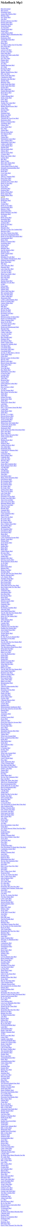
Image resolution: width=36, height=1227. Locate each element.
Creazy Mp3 (4, 462)
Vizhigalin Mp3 (5, 590)
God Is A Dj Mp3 (6, 50)
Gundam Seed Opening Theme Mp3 (12, 888)
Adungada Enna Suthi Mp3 (9, 1109)
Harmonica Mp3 (6, 38)
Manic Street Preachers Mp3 (9, 477)
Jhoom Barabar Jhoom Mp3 (9, 561)
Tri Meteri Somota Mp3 (8, 1015)
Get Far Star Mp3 (6, 1004)
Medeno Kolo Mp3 (6, 440)
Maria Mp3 (4, 534)
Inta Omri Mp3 (5, 276)
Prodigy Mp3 (5, 749)
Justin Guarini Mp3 (6, 436)
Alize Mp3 (4, 366)
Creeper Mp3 (5, 691)
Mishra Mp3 (4, 1141)
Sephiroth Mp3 (5, 1066)
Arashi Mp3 (4, 1124)
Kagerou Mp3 (5, 190)
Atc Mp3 (3, 823)
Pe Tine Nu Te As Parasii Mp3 (10, 637)
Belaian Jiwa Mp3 (6, 1013)
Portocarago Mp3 (6, 1150)
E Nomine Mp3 (5, 748)
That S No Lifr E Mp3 (7, 501)
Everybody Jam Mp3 (7, 811)
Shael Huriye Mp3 (6, 970)
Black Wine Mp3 (6, 262)
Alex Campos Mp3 (6, 140)
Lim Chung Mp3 (6, 1158)
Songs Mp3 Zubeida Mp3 (8, 464)
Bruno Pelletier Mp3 (7, 958)
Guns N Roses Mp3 (7, 758)
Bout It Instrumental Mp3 (8, 784)
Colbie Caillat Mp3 (6, 144)
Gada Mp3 (4, 1027)
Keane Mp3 (4, 101)
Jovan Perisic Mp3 (6, 542)
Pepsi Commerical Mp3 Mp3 (9, 738)
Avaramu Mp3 (5, 1078)
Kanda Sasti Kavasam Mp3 (9, 996)
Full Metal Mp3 (5, 346)
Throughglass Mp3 (6, 1028)
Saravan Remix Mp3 (7, 902)
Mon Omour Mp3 (6, 1099)
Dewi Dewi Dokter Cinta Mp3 (10, 837)
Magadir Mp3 (5, 329)
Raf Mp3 (3, 773)
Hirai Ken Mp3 (5, 495)
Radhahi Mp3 (5, 705)
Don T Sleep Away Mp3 (8, 871)
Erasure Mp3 (5, 1068)
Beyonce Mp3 (5, 553)
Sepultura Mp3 (5, 572)
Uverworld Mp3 (6, 803)
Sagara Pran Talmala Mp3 (9, 1126)
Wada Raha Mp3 (6, 1088)
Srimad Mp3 (4, 1165)
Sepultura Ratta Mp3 (7, 578)
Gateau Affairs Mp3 (7, 303)
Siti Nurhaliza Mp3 (6, 1169)
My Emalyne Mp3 (6, 484)
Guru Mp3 (4, 1119)
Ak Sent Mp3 (5, 27)
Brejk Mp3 (4, 171)
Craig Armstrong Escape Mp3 (10, 537)
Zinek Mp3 (4, 400)
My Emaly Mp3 (5, 486)
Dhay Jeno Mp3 (6, 431)
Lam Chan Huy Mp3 (7, 265)
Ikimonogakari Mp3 (7, 683)
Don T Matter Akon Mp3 (8, 524)
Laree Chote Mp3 (6, 898)
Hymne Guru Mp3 (6, 51)
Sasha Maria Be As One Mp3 (10, 785)
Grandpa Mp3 (5, 375)
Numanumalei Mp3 (7, 238)
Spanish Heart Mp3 (7, 24)
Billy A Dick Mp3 (6, 1107)
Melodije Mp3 (5, 228)
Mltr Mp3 (4, 264)
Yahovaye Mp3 (5, 720)
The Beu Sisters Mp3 (7, 897)
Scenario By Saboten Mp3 (9, 344)
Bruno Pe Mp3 (5, 927)
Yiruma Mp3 (5, 315)
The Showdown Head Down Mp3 (11, 647)
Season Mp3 (4, 31)
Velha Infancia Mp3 (7, 619)
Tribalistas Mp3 (5, 527)
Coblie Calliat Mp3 (6, 296)
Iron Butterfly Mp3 (6, 1052)
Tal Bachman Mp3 (6, 845)
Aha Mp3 (4, 19)
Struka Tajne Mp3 (6, 98)
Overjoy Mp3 (5, 698)
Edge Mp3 (4, 905)
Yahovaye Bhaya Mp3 (7, 674)
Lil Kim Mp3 (5, 968)
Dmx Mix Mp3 (5, 917)
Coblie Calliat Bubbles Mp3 (9, 299)
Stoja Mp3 (4, 864)
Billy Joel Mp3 (5, 74)
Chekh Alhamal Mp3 (7, 96)
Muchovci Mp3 (5, 231)
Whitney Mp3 (5, 909)
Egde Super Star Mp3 (7, 813)
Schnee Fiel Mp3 (6, 397)
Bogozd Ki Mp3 (6, 68)
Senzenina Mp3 (5, 188)
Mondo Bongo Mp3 (7, 418)
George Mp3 (5, 703)
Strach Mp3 (4, 597)
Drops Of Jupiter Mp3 (7, 301)
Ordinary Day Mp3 (6, 1188)
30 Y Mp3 (4, 67)
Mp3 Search (4, 10)
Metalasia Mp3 (5, 625)
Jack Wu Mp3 (5, 308)
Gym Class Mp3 (6, 173)
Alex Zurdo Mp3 (6, 929)
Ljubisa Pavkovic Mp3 (8, 445)
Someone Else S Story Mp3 (9, 181)
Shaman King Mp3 (6, 281)
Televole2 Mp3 (5, 609)
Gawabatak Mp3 (6, 347)
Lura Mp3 (4, 438)
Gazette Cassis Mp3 (7, 1039)
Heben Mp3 (4, 657)
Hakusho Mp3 (5, 267)
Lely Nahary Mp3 (6, 577)
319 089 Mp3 (5, 467)
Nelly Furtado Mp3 (6, 797)
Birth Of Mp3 (5, 515)
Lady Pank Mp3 (6, 493)
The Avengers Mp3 (6, 1051)
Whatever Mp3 (5, 1134)
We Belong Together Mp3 (9, 607)
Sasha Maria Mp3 (6, 775)
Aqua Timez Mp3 (6, 127)
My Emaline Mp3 (6, 483)
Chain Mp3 (4, 1102)
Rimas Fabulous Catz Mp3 (9, 212)
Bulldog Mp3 (5, 1081)
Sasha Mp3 (4, 826)
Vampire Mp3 (5, 963)
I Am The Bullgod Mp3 (8, 654)
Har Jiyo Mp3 (5, 185)
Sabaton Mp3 (5, 245)
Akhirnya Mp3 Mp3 (7, 614)
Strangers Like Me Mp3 (8, 79)
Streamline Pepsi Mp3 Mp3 (9, 767)
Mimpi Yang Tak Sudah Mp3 (9, 423)
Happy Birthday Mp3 (7, 1090)
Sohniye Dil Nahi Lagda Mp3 (10, 55)
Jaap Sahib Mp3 (6, 221)
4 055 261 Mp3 (5, 459)
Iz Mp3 (3, 284)
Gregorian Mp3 (5, 643)
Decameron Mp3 (6, 945)
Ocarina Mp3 (5, 1167)
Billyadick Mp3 (5, 1172)
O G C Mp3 (4, 1064)
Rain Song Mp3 (5, 789)
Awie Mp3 (4, 1140)
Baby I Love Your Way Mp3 (9, 866)
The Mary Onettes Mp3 (8, 1193)
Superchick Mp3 (6, 26)
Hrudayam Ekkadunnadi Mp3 (10, 234)
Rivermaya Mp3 (6, 934)
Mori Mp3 (4, 955)
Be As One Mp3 (6, 998)
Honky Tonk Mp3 (6, 1030)
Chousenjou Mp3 (6, 426)
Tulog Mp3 (4, 640)
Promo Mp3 (4, 305)
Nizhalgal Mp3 (5, 113)
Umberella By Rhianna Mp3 (9, 450)
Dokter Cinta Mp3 (6, 768)
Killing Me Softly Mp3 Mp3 (9, 780)
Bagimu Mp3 (5, 1112)
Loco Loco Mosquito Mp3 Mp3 (10, 1003)
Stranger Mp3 (5, 110)
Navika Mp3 (4, 48)
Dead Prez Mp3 (5, 799)
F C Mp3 (3, 1199)
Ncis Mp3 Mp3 (5, 862)
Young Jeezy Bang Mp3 (8, 402)
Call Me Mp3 (5, 791)
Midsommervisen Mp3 (7, 859)
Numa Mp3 (4, 187)
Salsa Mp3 (4, 175)
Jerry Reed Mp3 (6, 17)
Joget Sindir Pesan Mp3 (8, 611)
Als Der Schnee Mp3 (7, 390)
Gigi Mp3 (4, 893)
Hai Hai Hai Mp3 (6, 595)
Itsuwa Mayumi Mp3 (7, 1176)
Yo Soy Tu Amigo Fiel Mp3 (9, 874)
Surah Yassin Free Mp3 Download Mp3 (13, 430)
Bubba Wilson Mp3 (7, 192)
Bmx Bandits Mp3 (6, 337)
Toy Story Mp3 (5, 885)
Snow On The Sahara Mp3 (9, 616)
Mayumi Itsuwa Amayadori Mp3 (11, 1205)
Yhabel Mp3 (4, 204)
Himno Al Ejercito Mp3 (8, 122)
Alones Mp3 (4, 130)
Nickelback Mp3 (6, 12)
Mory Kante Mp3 (6, 816)
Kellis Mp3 (4, 739)
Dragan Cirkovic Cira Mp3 (9, 21)
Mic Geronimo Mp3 (7, 293)
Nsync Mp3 (4, 910)
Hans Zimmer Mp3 (6, 455)
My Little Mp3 (5, 1157)
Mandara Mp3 (5, 922)
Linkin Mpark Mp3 (6, 145)
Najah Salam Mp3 (6, 354)
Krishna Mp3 (5, 36)
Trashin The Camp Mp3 (8, 103)
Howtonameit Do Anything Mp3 (11, 986)
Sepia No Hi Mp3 (6, 322)
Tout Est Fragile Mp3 (7, 919)
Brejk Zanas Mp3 (6, 193)
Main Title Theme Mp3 (8, 163)
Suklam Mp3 (5, 1100)
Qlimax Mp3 (5, 62)
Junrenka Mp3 (5, 1073)
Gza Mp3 (4, 915)
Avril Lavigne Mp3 (6, 419)
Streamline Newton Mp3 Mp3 (10, 731)
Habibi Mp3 (4, 1122)
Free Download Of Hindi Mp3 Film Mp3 (13, 804)
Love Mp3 (4, 1162)
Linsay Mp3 (4, 1037)
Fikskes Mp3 (5, 60)
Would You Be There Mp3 (9, 1006)
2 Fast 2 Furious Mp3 (7, 763)
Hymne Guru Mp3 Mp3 (8, 498)
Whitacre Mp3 (5, 443)
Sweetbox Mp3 (5, 962)
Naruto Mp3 (4, 1194)
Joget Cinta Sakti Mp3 (7, 1179)
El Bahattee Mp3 (6, 180)
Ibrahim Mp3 (5, 199)
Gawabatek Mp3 (6, 351)
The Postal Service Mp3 (8, 323)
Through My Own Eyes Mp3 (10, 118)
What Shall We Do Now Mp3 (10, 585)
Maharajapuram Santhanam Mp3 (11, 707)
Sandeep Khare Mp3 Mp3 (9, 977)
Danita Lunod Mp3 (6, 662)
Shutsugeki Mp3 (6, 428)
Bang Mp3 (4, 385)
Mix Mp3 (4, 159)
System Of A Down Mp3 (8, 1042)
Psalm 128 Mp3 (5, 693)
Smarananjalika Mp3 (7, 1138)
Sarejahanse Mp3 (6, 592)
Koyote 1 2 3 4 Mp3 (7, 414)
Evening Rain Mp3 (6, 1189)
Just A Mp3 (4, 727)
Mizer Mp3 (4, 1071)
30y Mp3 (3, 63)
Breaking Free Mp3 (7, 672)
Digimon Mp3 (5, 339)
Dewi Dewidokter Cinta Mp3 (10, 825)
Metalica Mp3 (5, 15)
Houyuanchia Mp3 (6, 678)
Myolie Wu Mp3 (6, 310)
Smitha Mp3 (4, 546)
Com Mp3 (4, 991)
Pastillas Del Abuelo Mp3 (8, 628)
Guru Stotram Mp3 (6, 1001)
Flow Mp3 (4, 760)
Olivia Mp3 (4, 356)
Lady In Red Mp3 (6, 1047)
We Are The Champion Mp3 (9, 777)
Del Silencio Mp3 (6, 134)
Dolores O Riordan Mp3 (8, 1116)
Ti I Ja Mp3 (4, 94)
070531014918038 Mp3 (8, 1040)
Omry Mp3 (4, 99)
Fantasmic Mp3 (5, 604)
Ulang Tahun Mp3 (6, 1063)
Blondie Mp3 (5, 376)
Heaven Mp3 (5, 1018)
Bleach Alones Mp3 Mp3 (8, 363)
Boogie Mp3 (4, 975)
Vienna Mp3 (4, 137)
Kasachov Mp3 (5, 1045)
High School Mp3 (6, 566)
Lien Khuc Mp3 (6, 104)
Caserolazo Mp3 (6, 325)
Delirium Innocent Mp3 (8, 260)
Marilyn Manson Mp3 (7, 575)
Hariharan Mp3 (5, 1145)
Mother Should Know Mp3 (9, 72)
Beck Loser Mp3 (6, 1056)
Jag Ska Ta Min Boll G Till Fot (10, 353)
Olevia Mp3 (4, 279)
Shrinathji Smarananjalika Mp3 (10, 168)
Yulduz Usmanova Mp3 (8, 645)
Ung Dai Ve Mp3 (6, 270)
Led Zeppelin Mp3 (6, 1095)
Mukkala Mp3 (5, 116)
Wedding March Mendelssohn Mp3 (11, 34)
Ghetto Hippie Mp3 (7, 551)
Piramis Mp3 (5, 951)
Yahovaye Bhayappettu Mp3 (9, 686)
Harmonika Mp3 (6, 448)
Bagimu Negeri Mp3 (7, 1111)
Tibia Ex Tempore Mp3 (8, 176)
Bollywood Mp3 (6, 1182)
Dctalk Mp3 (4, 169)
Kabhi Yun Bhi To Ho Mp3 (9, 794)
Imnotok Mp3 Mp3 (6, 558)
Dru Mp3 (3, 684)
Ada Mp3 (4, 1016)
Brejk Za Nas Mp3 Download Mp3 (11, 236)
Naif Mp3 (4, 715)
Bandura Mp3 (5, 1206)
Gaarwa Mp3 (5, 382)
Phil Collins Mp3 (6, 89)
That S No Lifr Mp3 (7, 500)
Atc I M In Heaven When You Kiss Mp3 (13, 828)
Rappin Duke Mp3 (6, 22)
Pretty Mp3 (4, 1059)
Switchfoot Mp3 (6, 243)
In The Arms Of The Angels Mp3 (11, 926)
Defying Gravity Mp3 (7, 560)
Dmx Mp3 (4, 111)
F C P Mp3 (4, 1220)
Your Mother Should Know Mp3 (11, 258)
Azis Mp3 (4, 216)
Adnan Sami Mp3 (6, 1198)
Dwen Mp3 (4, 719)
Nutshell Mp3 (5, 472)
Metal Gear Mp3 (6, 115)
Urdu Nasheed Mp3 (7, 982)
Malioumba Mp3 (6, 1129)
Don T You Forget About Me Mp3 (11, 407)
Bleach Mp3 (4, 1170)
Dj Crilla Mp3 (5, 883)
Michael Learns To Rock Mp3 (10, 317)
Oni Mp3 (3, 941)
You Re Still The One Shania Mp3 (11, 573)
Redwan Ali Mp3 (6, 676)
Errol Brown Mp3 (6, 479)
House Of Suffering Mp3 (8, 318)
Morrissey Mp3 (5, 82)
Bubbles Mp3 (5, 287)
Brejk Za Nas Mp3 (6, 183)
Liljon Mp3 (4, 469)
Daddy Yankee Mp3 (7, 253)
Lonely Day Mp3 (6, 1075)
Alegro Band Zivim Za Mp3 (9, 166)
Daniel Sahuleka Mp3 (7, 903)
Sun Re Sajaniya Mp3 (7, 250)
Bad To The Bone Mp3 (8, 980)
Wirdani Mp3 (5, 541)
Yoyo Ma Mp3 (5, 368)
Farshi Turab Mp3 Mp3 (8, 75)
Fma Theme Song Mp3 (8, 809)
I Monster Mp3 (5, 756)
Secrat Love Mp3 (6, 1085)
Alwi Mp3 (4, 41)
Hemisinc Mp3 (5, 1222)
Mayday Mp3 (5, 359)
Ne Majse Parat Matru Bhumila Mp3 (12, 1211)
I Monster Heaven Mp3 (8, 700)
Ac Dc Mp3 (4, 563)
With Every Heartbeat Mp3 (9, 782)
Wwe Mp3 (4, 850)
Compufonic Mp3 (6, 943)
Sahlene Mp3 (5, 289)
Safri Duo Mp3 (5, 507)
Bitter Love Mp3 (6, 652)
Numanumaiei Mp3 (7, 207)
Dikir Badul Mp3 (6, 741)
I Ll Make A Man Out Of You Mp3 (11, 45)
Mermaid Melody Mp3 (8, 503)
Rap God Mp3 (5, 779)
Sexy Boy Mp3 (5, 58)
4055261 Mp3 (5, 460)
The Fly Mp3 (5, 880)
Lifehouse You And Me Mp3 (9, 626)
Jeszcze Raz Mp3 (6, 900)
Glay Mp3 (4, 818)
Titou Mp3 (4, 474)
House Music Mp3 (6, 696)
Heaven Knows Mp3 (7, 416)
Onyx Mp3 (4, 999)
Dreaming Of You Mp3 (8, 496)
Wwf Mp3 (4, 830)
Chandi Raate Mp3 (6, 29)
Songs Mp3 (4, 838)
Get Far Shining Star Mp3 (9, 957)
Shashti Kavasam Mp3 (7, 661)
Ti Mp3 (3, 1034)
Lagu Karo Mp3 (6, 840)
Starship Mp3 (5, 80)
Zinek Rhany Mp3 (6, 411)
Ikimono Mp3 (5, 688)
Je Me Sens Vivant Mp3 (8, 912)
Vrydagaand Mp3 (6, 1208)
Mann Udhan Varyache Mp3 (9, 435)
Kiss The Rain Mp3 (7, 294)
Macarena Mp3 (5, 1076)
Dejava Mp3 (4, 1143)
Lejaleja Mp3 (5, 335)
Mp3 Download (5, 9)
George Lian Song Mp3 (8, 1191)
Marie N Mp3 (5, 161)
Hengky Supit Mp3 (6, 539)
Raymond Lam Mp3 (7, 313)
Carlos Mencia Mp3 (7, 33)
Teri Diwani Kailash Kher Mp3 (10, 1083)
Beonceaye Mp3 (6, 311)
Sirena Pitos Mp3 (6, 364)
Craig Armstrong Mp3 (7, 513)
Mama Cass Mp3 (6, 570)
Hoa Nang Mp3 (5, 46)
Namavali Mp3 (5, 873)
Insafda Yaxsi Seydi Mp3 (8, 1121)
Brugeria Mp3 (5, 380)
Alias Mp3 (4, 135)
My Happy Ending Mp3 (8, 1049)
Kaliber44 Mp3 (5, 832)
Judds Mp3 (4, 394)
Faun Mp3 (4, 751)
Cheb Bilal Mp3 (6, 695)
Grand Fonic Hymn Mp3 (8, 424)
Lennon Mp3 (5, 157)
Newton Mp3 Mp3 (6, 726)
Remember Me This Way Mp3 (10, 886)
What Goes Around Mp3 (8, 736)
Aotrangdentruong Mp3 (8, 1057)
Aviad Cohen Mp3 (6, 1184)
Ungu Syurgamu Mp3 (7, 1146)
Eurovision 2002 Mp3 (7, 349)
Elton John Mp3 (6, 53)
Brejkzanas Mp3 (6, 200)
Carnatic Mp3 (5, 623)
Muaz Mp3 (4, 1174)
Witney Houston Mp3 (7, 320)
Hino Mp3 (4, 1080)
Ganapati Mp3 (5, 510)
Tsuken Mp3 (4, 770)
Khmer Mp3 (4, 772)
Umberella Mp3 (5, 453)
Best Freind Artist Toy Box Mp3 (10, 587)
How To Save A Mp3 (7, 387)
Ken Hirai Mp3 (5, 594)
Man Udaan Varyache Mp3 (9, 392)
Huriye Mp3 (4, 972)
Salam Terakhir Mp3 (7, 938)
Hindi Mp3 (4, 618)
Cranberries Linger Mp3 (8, 849)
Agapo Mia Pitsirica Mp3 (8, 14)
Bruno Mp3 (4, 921)
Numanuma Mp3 (6, 211)
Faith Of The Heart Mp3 (8, 974)
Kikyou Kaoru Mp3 (7, 132)
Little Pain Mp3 (5, 330)
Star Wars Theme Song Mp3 (9, 233)
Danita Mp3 (4, 655)
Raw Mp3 (4, 128)
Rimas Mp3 (4, 240)
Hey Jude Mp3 (5, 621)
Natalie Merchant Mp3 (7, 39)
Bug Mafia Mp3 (6, 370)
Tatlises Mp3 (5, 734)
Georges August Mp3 (7, 717)
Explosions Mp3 (6, 1196)
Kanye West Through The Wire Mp (11, 1225)
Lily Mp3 (4, 388)
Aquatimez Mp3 (6, 123)
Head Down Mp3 (6, 650)
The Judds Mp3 (5, 447)
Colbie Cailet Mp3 (6, 332)
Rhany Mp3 (4, 406)
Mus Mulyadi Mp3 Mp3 (8, 765)
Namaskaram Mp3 (6, 946)
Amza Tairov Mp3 (6, 679)
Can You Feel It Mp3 (7, 967)
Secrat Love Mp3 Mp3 (8, 1035)
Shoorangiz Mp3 (6, 298)
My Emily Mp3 (5, 488)
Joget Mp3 (4, 844)
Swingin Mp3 (5, 856)
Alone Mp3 (4, 108)
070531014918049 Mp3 (8, 1025)
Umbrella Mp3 (5, 457)
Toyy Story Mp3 (6, 881)
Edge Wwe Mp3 (6, 907)
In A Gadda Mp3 (6, 1093)
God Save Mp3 (5, 1114)
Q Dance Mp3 (5, 154)
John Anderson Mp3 (7, 744)
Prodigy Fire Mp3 (6, 755)
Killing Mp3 (4, 1020)
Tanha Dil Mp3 (5, 599)
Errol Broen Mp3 (6, 476)
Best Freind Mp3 (6, 582)
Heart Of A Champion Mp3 (9, 1217)
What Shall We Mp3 (7, 649)
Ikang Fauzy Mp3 (6, 950)
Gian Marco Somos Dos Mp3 (10, 924)
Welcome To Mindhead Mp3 (9, 939)
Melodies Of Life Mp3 (7, 257)
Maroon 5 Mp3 (5, 209)
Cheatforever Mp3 (6, 77)
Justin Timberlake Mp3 (8, 761)
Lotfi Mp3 (4, 404)
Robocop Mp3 (5, 857)
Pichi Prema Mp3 (6, 724)
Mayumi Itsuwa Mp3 (7, 1201)
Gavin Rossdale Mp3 (7, 1181)
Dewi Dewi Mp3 (6, 164)
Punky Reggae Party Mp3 (9, 465)
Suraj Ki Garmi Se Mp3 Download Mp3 (13, 994)
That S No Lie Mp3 (7, 491)
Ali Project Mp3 (6, 1186)
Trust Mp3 (4, 712)
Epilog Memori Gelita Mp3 (9, 383)
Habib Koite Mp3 (6, 1117)
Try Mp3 (3, 202)
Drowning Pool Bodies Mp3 (9, 1092)
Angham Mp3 (5, 222)
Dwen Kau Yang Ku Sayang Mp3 (11, 708)
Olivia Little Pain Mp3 (7, 291)
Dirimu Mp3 (4, 729)
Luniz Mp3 (4, 452)
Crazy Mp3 (4, 821)
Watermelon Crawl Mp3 (8, 139)
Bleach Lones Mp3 (6, 361)
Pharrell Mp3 (5, 710)
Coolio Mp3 (4, 409)
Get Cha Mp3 (5, 631)
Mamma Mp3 (5, 568)
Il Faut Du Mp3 (5, 373)
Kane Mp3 (4, 746)
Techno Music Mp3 (7, 633)
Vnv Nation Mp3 (6, 554)
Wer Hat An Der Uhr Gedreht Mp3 (11, 229)
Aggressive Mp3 (6, 714)
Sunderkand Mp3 (6, 421)
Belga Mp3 (4, 43)
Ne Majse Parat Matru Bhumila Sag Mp (13, 1155)
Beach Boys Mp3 (6, 92)
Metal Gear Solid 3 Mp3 (8, 156)
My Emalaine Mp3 (6, 481)
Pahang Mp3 (5, 987)
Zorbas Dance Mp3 (7, 489)
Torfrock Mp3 (5, 602)
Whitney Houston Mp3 (8, 808)
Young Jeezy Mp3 (6, 399)
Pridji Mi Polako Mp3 (7, 814)
